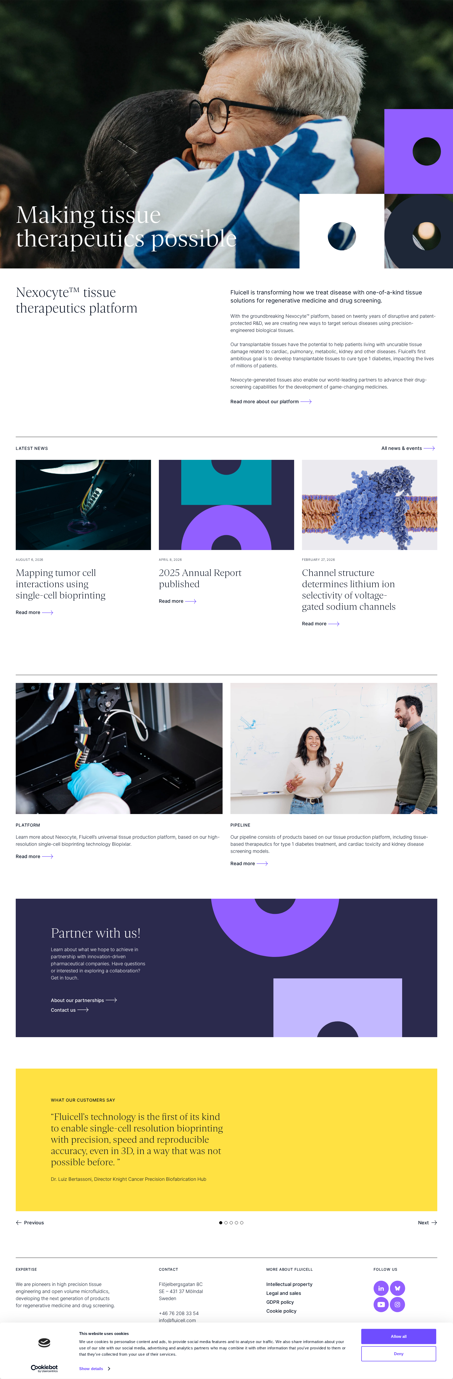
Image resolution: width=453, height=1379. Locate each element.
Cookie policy (281, 1311)
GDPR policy (280, 1302)
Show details (91, 1368)
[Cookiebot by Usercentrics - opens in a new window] (44, 1369)
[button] (30, 1222)
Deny (398, 1353)
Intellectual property (289, 1284)
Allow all (399, 1336)
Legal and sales (283, 1293)
